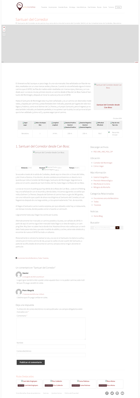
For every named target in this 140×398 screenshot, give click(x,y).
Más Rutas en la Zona (102, 183)
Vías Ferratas (92, 7)
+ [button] (4, 27)
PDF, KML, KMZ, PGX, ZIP (103, 151)
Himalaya (72, 7)
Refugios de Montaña (102, 187)
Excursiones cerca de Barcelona (27, 258)
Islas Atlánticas (81, 7)
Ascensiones (53, 7)
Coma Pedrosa (85, 385)
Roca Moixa (111, 385)
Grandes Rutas (63, 7)
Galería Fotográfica (101, 177)
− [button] (4, 30)
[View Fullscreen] (4, 34)
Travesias (21, 385)
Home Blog (98, 216)
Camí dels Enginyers (31, 385)
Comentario (22, 315)
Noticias (46, 393)
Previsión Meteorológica (103, 180)
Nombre (20, 342)
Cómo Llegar (99, 166)
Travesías (44, 7)
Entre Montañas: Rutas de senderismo (28, 393)
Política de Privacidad (71, 393)
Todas (118, 7)
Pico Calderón (58, 385)
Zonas (105, 7)
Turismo (111, 7)
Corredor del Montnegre (103, 162)
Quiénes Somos (57, 393)
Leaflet (136, 62)
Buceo (99, 7)
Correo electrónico (24, 351)
